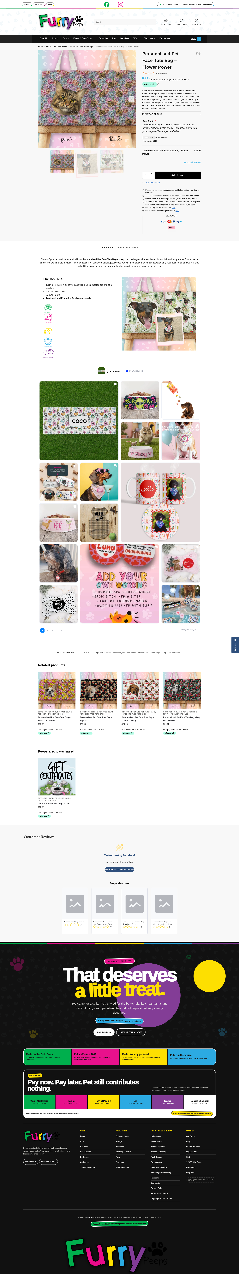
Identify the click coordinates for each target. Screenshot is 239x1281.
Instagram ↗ (30, 1161)
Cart (188, 1157)
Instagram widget (188, 629)
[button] (196, 39)
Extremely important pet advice (199, 1180)
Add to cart (178, 175)
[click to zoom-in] (87, 99)
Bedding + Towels (123, 1152)
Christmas (84, 1162)
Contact (27, 4)
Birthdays (84, 1157)
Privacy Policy (157, 1188)
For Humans (85, 1152)
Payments (155, 1178)
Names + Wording (158, 1152)
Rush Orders (156, 1157)
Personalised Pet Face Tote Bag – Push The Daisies (54, 719)
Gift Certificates (122, 1167)
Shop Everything (87, 1167)
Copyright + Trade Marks (161, 1199)
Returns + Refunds (159, 1167)
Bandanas (120, 1147)
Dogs (82, 1136)
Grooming (120, 1162)
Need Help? (181, 24)
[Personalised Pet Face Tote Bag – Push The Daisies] (57, 690)
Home (40, 47)
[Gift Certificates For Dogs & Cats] (57, 776)
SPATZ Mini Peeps (194, 1162)
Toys (118, 1157)
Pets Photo (149, 121)
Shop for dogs (104, 1032)
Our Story (39, 4)
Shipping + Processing (161, 1173)
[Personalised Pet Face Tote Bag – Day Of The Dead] (182, 690)
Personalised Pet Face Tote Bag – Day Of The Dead (181, 719)
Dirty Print (190, 1173)
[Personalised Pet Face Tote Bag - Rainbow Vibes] (196, 53)
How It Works (156, 1141)
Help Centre (156, 1136)
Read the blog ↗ (48, 1161)
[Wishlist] (71, 676)
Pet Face (84, 1147)
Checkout (196, 24)
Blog (50, 4)
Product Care (156, 1162)
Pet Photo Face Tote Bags (81, 47)
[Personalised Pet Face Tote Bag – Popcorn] (98, 690)
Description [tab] (107, 247)
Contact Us (155, 1183)
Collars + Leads (122, 1136)
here (173, 207)
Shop (48, 47)
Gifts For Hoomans (113, 653)
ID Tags (119, 1141)
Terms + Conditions (159, 1193)
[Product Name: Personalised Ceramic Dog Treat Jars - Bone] (134, 911)
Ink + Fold (190, 1167)
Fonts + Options (158, 1147)
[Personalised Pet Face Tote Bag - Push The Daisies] (199, 53)
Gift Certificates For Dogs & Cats (54, 798)
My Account (166, 24)
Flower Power (174, 653)
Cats (82, 1141)
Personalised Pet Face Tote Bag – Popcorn (96, 719)
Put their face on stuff (131, 1032)
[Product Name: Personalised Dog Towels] (75, 911)
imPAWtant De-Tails (152, 114)
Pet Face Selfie (60, 47)
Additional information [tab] (127, 247)
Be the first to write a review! (119, 869)
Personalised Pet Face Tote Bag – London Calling (138, 719)
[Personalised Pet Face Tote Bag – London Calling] (140, 690)
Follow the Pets (193, 1147)
